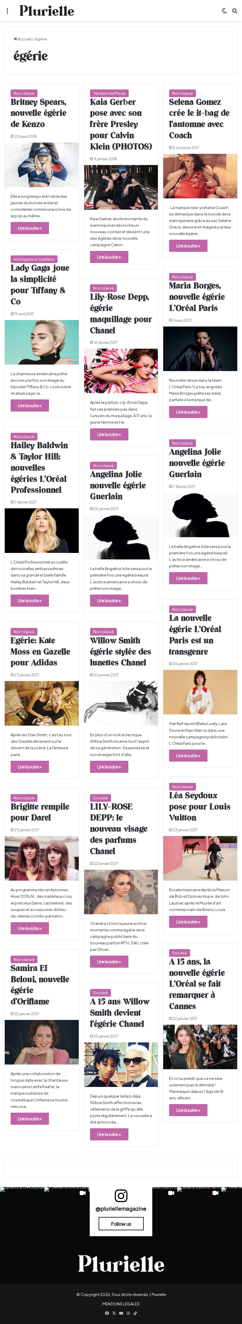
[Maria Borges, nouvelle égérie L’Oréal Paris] (200, 348)
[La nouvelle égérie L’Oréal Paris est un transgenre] (200, 692)
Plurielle (159, 1294)
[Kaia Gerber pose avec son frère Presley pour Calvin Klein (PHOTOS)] (121, 187)
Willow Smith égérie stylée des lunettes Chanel (120, 652)
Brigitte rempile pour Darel (40, 812)
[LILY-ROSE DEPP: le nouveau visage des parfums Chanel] (121, 892)
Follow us (121, 1224)
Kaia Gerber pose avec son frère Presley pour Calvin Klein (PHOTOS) (121, 125)
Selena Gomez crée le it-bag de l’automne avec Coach (199, 119)
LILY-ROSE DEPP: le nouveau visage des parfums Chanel (119, 829)
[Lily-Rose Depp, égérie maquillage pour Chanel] (121, 371)
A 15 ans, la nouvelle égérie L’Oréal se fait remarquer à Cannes (197, 984)
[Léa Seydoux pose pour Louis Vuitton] (200, 858)
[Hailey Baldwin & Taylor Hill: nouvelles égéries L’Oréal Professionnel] (42, 530)
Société (100, 798)
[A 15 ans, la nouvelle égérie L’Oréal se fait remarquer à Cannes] (200, 1047)
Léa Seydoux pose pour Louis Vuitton (199, 807)
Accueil (24, 39)
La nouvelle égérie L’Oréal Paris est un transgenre (195, 635)
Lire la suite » (30, 228)
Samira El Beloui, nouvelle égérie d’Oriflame (40, 985)
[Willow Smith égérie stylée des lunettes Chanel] (121, 703)
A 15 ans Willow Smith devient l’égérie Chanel (119, 1013)
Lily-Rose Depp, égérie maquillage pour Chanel (121, 314)
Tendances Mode (109, 93)
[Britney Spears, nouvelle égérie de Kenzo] (42, 165)
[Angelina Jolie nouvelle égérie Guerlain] (200, 515)
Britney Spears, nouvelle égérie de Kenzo (38, 114)
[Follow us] (121, 1198)
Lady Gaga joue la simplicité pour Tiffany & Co (40, 285)
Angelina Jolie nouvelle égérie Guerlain (197, 463)
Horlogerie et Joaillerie (34, 259)
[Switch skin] (224, 12)
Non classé (24, 93)
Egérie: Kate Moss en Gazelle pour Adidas (40, 652)
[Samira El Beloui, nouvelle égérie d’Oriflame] (42, 1042)
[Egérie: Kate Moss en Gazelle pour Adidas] (42, 703)
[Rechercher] (235, 12)
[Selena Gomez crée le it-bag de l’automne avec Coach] (200, 176)
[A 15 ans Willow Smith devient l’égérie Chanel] (121, 1064)
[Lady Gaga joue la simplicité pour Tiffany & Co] (42, 342)
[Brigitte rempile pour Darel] (42, 858)
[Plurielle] (47, 10)
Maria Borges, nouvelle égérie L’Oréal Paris (197, 297)
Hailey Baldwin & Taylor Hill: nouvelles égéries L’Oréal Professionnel (39, 468)
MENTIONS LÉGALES (121, 1304)
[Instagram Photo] (22, 1209)
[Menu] (7, 12)
